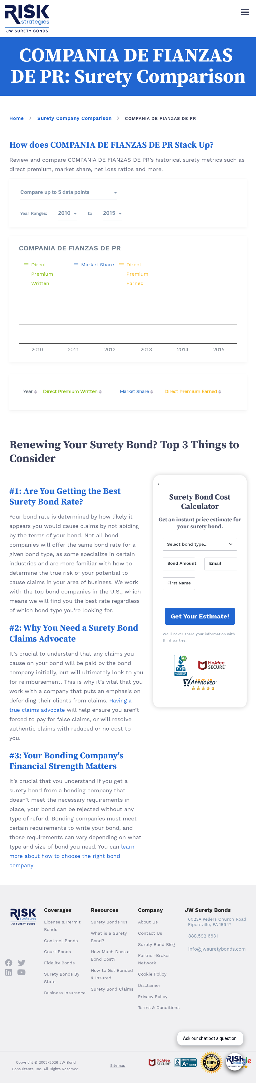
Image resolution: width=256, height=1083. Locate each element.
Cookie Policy (152, 974)
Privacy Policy (152, 996)
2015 (109, 213)
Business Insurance (65, 992)
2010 (64, 213)
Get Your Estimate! (200, 616)
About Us (148, 921)
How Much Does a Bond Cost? (110, 955)
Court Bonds (57, 951)
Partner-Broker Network (154, 959)
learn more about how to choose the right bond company (72, 856)
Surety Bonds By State (61, 978)
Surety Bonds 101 (109, 921)
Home (16, 118)
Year (28, 392)
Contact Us (150, 933)
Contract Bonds (61, 940)
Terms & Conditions (159, 1007)
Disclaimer (149, 985)
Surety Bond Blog (156, 944)
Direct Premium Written (70, 392)
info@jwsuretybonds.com (217, 949)
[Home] (27, 9)
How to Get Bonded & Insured (112, 974)
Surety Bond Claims (112, 989)
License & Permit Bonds (62, 925)
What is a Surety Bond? (109, 937)
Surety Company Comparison (74, 118)
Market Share (134, 392)
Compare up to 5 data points (55, 192)
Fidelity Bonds (59, 962)
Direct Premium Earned (191, 392)
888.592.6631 (203, 936)
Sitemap (118, 1065)
